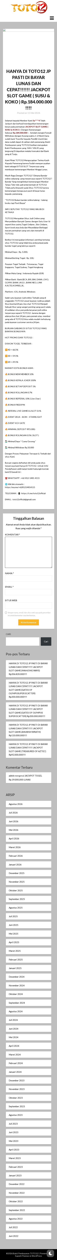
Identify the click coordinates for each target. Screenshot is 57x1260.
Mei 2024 (13, 1037)
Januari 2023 (15, 1175)
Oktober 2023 (16, 1097)
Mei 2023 (13, 1141)
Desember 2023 (16, 1080)
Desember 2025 (16, 873)
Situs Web (11, 600)
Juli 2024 (13, 1020)
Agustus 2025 (16, 907)
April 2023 (14, 1149)
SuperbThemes (22, 1256)
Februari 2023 (16, 1167)
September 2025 (17, 899)
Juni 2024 (13, 1028)
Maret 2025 (15, 951)
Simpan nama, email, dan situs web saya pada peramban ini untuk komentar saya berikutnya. (29, 614)
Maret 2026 (15, 847)
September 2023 (17, 1106)
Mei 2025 (13, 933)
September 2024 (17, 1002)
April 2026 (14, 838)
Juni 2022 (13, 1236)
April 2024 (14, 1046)
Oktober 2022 (16, 1201)
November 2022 (17, 1192)
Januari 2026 (15, 864)
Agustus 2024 (16, 1011)
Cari (8, 634)
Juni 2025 (13, 925)
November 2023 (17, 1089)
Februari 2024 (16, 1063)
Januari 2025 (15, 968)
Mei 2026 (13, 830)
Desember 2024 (16, 976)
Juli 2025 (13, 916)
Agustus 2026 (16, 804)
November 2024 (17, 985)
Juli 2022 (13, 1227)
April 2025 (14, 942)
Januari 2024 (15, 1072)
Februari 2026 (16, 856)
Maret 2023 (15, 1158)
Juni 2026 (13, 821)
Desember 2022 (16, 1184)
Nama (9, 573)
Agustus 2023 (16, 1115)
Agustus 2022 (16, 1218)
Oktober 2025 (16, 890)
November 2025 (17, 881)
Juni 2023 (13, 1132)
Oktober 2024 (16, 994)
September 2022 (17, 1210)
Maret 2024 (15, 1054)
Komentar (12, 534)
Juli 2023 (13, 1123)
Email (9, 586)
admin (11, 775)
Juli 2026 (13, 812)
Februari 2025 (16, 959)
